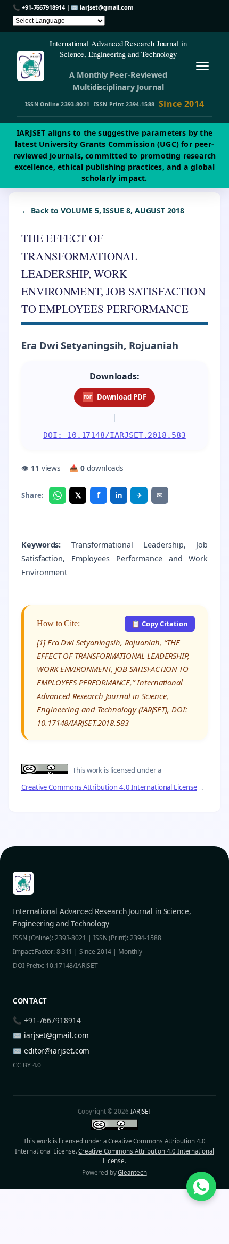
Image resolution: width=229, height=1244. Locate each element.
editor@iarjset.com (57, 1051)
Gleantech (132, 1172)
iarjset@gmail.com (107, 7)
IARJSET (140, 1111)
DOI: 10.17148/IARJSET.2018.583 (114, 434)
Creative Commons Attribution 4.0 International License (109, 787)
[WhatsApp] (57, 495)
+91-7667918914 (43, 7)
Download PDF (115, 397)
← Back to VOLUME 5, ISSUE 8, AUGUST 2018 (102, 210)
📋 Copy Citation (159, 623)
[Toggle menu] (202, 66)
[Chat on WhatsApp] (201, 1186)
